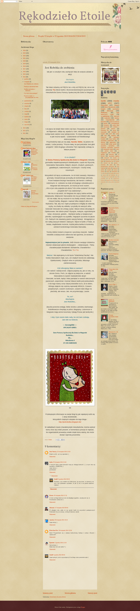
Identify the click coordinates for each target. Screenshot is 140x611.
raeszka (51, 520)
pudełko (112, 182)
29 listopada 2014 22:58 (65, 530)
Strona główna (28, 36)
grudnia (26, 79)
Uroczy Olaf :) (112, 284)
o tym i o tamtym (109, 176)
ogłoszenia (113, 142)
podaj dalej (116, 125)
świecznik (103, 137)
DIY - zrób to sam (28, 175)
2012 (24, 130)
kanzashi (106, 157)
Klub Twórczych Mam (29, 148)
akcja (114, 130)
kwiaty (109, 168)
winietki (117, 182)
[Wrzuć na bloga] (58, 440)
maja (25, 114)
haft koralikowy (111, 175)
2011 (24, 133)
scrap (115, 169)
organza (115, 168)
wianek (105, 123)
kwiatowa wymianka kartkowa (110, 147)
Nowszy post (48, 593)
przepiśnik (103, 178)
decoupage (111, 173)
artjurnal (103, 144)
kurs (108, 171)
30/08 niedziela (27, 143)
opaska (113, 128)
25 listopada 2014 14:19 (63, 451)
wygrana (113, 135)
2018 (24, 66)
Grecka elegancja (113, 254)
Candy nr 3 (112, 192)
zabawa (116, 105)
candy (117, 133)
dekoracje (110, 111)
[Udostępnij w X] (60, 440)
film (108, 182)
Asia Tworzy (53, 451)
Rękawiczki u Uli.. (114, 332)
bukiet (105, 173)
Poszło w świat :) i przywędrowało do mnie (31, 96)
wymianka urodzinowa (107, 140)
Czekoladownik (115, 123)
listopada (27, 81)
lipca (25, 108)
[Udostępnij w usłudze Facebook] (62, 440)
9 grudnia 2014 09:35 (64, 479)
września (27, 103)
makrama (107, 118)
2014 (24, 77)
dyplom (104, 175)
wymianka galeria (114, 156)
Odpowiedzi (54, 476)
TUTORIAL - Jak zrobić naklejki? (34, 178)
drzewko (117, 173)
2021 (24, 58)
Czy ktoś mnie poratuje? (30, 93)
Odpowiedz (52, 456)
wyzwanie (106, 127)
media (116, 101)
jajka (111, 164)
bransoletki (104, 105)
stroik (110, 133)
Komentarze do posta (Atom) (58, 597)
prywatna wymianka (107, 146)
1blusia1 (51, 507)
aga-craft (25, 189)
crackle (109, 169)
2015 (24, 74)
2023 (24, 53)
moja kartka (112, 139)
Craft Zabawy (27, 142)
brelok (117, 161)
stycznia (26, 124)
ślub (105, 135)
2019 (24, 63)
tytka (102, 161)
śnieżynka (114, 171)
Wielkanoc (104, 112)
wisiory (117, 118)
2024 (24, 50)
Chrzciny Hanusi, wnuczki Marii (34, 192)
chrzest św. (107, 163)
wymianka (116, 109)
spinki (102, 169)
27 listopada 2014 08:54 (61, 507)
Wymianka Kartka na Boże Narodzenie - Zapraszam (114, 210)
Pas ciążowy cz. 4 (114, 224)
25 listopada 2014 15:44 (59, 462)
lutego (26, 122)
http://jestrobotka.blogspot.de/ (70, 422)
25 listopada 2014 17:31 (60, 495)
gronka (103, 154)
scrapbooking (105, 116)
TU (74, 250)
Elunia (51, 495)
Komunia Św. (105, 130)
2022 (24, 55)
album (116, 180)
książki (103, 109)
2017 (24, 69)
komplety (106, 125)
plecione (111, 154)
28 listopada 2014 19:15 (61, 520)
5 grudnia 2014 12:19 (60, 542)
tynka (51, 462)
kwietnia (26, 116)
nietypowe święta (108, 149)
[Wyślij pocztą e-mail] (57, 440)
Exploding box (109, 161)
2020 (24, 61)
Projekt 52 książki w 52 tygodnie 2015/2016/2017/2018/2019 (61, 36)
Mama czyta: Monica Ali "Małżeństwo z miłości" (34, 152)
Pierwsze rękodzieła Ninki (31, 86)
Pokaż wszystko (35, 202)
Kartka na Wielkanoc (111, 300)
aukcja (102, 171)
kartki (103, 101)
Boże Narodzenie (110, 107)
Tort (102, 173)
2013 (24, 128)
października (28, 101)
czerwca (26, 111)
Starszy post (92, 593)
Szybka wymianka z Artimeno (29, 89)
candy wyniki (112, 144)
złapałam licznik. (109, 180)
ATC (110, 103)
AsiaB (56, 479)
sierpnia (26, 106)
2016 (24, 71)
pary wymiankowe (112, 159)
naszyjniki (103, 132)
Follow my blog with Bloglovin (29, 206)
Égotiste (51, 542)
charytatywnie (110, 120)
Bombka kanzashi (114, 240)
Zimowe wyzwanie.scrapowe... (113, 316)
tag (109, 178)
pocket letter (109, 151)
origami (116, 176)
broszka (103, 121)
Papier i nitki (26, 162)
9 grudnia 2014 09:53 (59, 555)
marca (26, 119)
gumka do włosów (114, 121)
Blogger (83, 607)
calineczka (103, 182)
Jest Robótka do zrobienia (31, 84)
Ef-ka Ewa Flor (53, 530)
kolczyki (116, 116)
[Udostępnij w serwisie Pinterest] (64, 440)
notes (117, 149)
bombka (113, 152)
